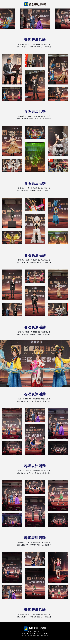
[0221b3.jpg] (58, 141)
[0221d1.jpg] (12, 285)
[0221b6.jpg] (58, 165)
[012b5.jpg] (12, 520)
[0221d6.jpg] (58, 309)
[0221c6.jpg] (58, 237)
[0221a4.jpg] (35, 85)
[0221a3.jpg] (58, 69)
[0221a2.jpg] (35, 60)
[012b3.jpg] (58, 495)
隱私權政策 (44, 636)
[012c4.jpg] (35, 583)
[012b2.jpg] (35, 487)
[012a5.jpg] (12, 448)
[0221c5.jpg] (12, 237)
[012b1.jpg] (12, 495)
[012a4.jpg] (35, 439)
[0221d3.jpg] (58, 285)
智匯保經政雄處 (35, 636)
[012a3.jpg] (58, 423)
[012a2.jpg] (35, 415)
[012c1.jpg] (12, 567)
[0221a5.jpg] (12, 94)
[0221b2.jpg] (35, 132)
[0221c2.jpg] (35, 204)
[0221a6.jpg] (58, 94)
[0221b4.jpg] (35, 157)
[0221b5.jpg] (12, 165)
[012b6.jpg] (58, 520)
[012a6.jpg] (58, 448)
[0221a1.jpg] (12, 69)
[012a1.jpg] (12, 423)
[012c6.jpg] (58, 592)
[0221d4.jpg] (35, 301)
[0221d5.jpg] (12, 309)
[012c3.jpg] (58, 567)
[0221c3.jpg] (58, 213)
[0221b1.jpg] (12, 141)
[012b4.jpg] (35, 511)
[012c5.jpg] (12, 592)
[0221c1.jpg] (12, 213)
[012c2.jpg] (35, 559)
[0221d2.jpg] (35, 276)
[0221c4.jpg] (35, 229)
